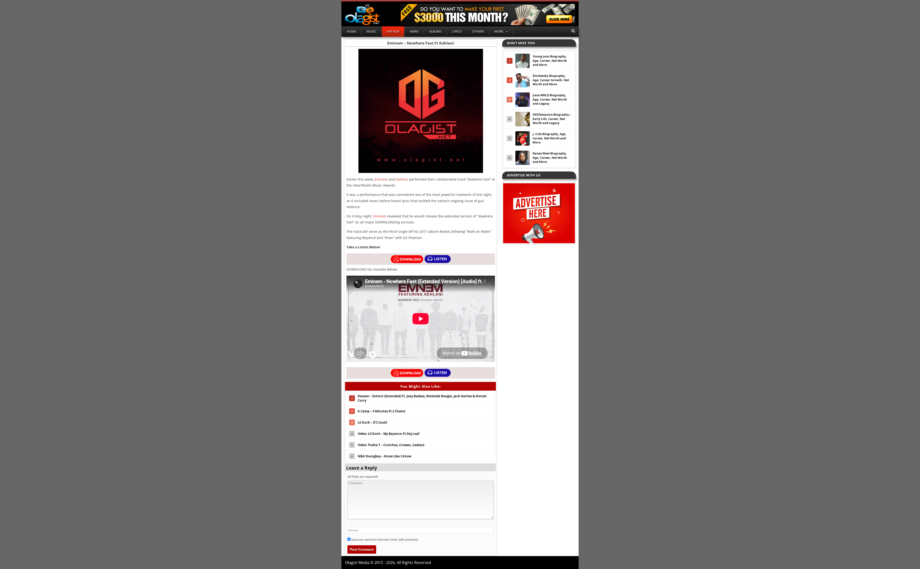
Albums (435, 31)
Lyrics (457, 31)
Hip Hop (393, 31)
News (414, 31)
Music (371, 31)
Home (351, 31)
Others (478, 31)
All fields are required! (362, 476)
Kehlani (402, 179)
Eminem (381, 179)
